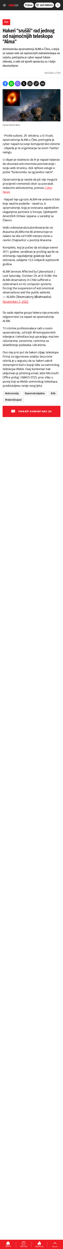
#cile (53, 393)
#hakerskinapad (13, 399)
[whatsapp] (11, 83)
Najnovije (23, 1246)
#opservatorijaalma (35, 393)
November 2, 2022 (15, 301)
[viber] (18, 83)
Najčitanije (39, 1246)
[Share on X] (23, 83)
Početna (8, 1246)
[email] (30, 83)
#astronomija (12, 393)
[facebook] (5, 83)
